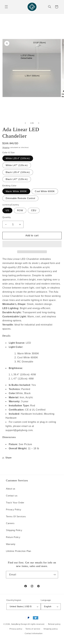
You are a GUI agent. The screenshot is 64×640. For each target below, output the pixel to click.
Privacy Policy (13, 509)
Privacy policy (16, 629)
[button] (32, 244)
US (7, 210)
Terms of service (32, 629)
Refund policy (54, 624)
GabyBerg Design (19, 624)
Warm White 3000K (16, 191)
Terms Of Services (16, 516)
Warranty (10, 544)
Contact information (34, 633)
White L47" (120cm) (17, 165)
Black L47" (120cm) (17, 179)
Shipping (5, 147)
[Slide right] (38, 123)
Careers (10, 523)
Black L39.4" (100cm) (18, 172)
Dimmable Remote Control (20, 198)
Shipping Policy (14, 530)
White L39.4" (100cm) (18, 158)
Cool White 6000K (45, 191)
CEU (33, 210)
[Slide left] (25, 123)
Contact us (11, 495)
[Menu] (6, 6)
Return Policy (13, 537)
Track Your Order (15, 502)
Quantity (6, 217)
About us (10, 489)
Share (8, 457)
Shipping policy (50, 629)
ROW (20, 210)
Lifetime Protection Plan (18, 551)
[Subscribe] (54, 574)
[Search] (49, 6)
